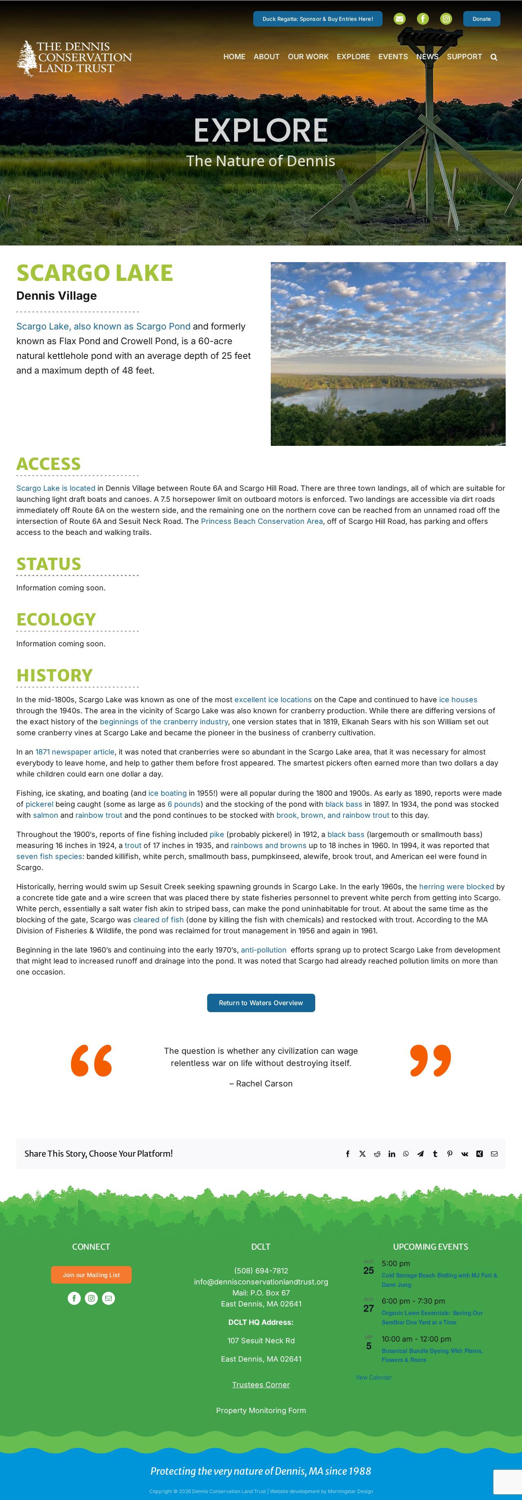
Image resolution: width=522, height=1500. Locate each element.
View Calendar (374, 1377)
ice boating (167, 793)
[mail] (108, 1298)
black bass (344, 804)
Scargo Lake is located (55, 488)
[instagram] (91, 1298)
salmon (45, 815)
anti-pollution (265, 950)
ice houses (458, 699)
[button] (494, 56)
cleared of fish (158, 919)
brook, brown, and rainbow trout (332, 815)
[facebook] (74, 1298)
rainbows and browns (269, 845)
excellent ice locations (273, 699)
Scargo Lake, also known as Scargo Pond (103, 326)
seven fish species (49, 856)
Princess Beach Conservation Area (262, 521)
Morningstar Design (350, 1491)
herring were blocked (456, 886)
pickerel (39, 804)
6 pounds (184, 804)
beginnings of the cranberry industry (164, 721)
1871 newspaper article (75, 752)
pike (217, 834)
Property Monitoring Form (261, 1410)
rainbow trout (98, 815)
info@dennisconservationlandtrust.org (261, 1281)
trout (133, 845)
